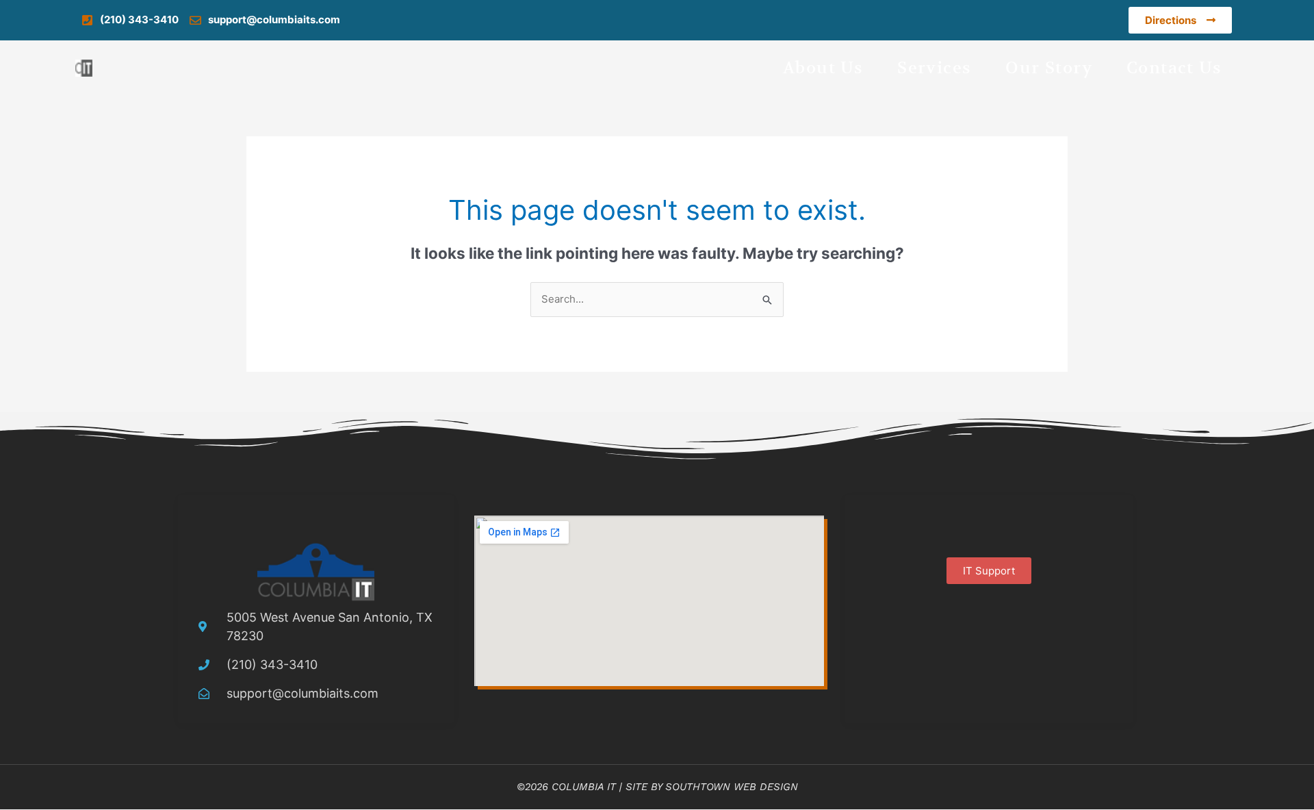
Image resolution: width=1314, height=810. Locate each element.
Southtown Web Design (731, 787)
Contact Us (1174, 68)
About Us (823, 68)
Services (934, 68)
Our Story (1048, 68)
